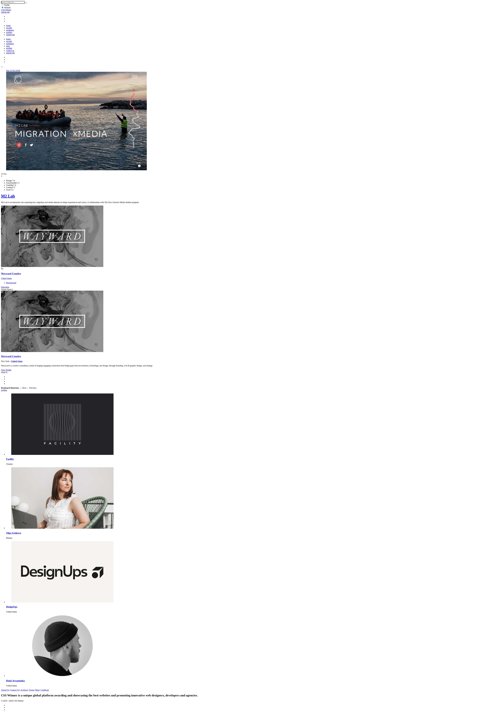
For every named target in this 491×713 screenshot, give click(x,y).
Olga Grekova (13, 533)
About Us (5, 690)
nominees (10, 30)
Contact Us (14, 690)
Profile (7, 5)
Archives (24, 690)
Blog (37, 690)
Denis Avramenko (15, 680)
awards (9, 28)
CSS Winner (6, 10)
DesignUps (11, 606)
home (8, 25)
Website (7, 8)
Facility (10, 459)
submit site (5, 12)
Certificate (45, 690)
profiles (9, 32)
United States (6, 278)
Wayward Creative (11, 273)
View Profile (6, 370)
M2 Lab (8, 196)
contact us (10, 51)
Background (11, 283)
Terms (31, 690)
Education (5, 287)
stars (8, 46)
